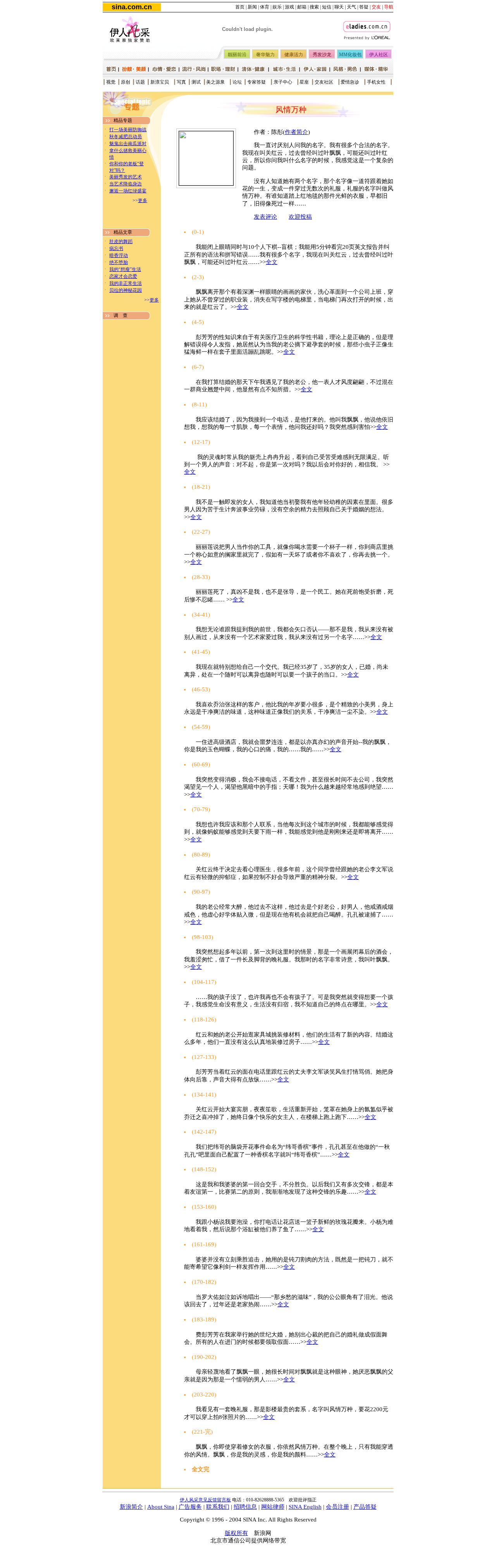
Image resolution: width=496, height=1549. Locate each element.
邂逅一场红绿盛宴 (127, 191)
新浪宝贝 (159, 82)
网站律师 (272, 1507)
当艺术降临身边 (125, 184)
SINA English (305, 1507)
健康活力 (293, 54)
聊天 (339, 7)
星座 (304, 82)
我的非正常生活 (125, 283)
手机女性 (376, 82)
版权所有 (236, 1533)
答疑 (364, 7)
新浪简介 (131, 1507)
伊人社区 (378, 54)
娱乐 (277, 7)
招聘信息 (245, 1507)
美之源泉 (215, 82)
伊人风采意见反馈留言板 (205, 1500)
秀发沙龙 (322, 54)
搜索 (314, 7)
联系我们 (217, 1507)
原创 (125, 82)
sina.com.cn (132, 7)
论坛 (237, 82)
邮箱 (302, 7)
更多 (142, 200)
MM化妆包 (350, 54)
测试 (196, 82)
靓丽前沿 (237, 54)
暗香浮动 (118, 255)
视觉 (110, 82)
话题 (140, 82)
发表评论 (265, 217)
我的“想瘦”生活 (125, 269)
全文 (271, 262)
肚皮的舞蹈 (121, 241)
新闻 (252, 7)
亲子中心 (283, 82)
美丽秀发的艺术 (125, 177)
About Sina (160, 1507)
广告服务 (190, 1507)
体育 (264, 7)
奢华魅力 (265, 54)
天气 (351, 7)
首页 (240, 7)
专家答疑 (256, 82)
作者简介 (296, 132)
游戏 (289, 7)
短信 (326, 7)
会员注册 (337, 1507)
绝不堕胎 (118, 262)
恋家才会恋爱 (123, 276)
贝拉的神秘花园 (125, 290)
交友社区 (324, 82)
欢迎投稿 (300, 217)
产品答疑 (365, 1507)
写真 (181, 82)
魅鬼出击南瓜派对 (127, 143)
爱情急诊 (350, 82)
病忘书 (116, 248)
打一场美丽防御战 (127, 129)
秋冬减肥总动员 (125, 136)
